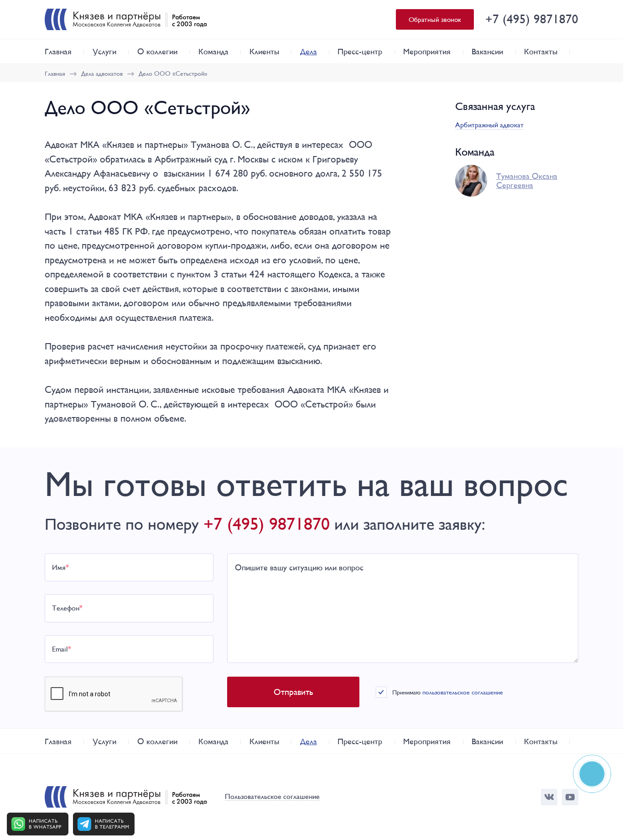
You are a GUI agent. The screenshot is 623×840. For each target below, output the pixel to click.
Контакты (540, 51)
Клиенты (264, 51)
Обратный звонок (435, 19)
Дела (308, 51)
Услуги (104, 51)
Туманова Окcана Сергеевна (526, 181)
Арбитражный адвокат (489, 124)
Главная (58, 51)
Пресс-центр (359, 51)
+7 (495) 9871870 (531, 19)
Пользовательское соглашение (272, 797)
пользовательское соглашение (462, 692)
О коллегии (157, 51)
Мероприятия (427, 51)
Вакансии (487, 51)
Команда (213, 51)
